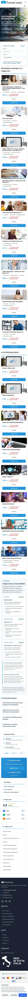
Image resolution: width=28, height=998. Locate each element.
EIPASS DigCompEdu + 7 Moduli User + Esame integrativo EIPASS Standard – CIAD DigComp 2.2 (13, 88)
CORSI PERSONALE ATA (8, 859)
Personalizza (14, 995)
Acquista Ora (14, 102)
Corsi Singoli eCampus (7, 913)
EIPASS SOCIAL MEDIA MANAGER (11, 449)
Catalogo (6, 753)
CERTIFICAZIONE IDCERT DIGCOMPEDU (12, 301)
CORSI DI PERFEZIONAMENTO (10, 845)
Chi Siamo (4, 934)
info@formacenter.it (7, 895)
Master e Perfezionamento (8, 916)
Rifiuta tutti (5, 995)
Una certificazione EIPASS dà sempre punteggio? (12, 718)
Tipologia (5, 54)
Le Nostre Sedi (5, 937)
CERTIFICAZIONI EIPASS (8, 855)
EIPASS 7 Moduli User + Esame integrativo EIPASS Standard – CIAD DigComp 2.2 (13, 149)
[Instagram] (6, 901)
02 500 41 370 (15, 772)
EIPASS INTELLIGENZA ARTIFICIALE (11, 558)
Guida (14, 753)
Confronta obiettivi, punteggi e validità (11, 63)
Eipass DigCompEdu (7, 118)
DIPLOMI (5, 834)
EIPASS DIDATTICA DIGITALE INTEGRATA (13, 531)
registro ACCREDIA (6, 692)
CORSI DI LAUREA (7, 831)
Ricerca (4, 48)
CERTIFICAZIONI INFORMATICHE (10, 852)
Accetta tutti (23, 995)
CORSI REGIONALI (7, 869)
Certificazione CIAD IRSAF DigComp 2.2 (12, 241)
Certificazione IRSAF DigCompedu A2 (12, 212)
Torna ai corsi (13, 692)
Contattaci (4, 943)
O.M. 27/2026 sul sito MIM (16, 690)
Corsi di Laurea (5, 910)
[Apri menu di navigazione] (25, 6)
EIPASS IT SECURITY (7, 477)
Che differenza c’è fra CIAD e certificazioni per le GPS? (10, 725)
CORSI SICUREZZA (7, 866)
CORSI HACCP (6, 862)
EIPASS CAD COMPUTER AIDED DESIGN (12, 422)
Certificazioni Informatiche (8, 919)
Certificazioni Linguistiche (8, 922)
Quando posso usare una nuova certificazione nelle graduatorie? (11, 711)
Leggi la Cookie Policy (21, 991)
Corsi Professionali (6, 924)
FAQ (21, 753)
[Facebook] (2, 901)
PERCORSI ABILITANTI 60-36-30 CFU (11, 838)
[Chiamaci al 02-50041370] (25, 2)
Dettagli (14, 99)
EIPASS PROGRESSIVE (8, 395)
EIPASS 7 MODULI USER (8, 368)
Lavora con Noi (5, 940)
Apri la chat (15, 768)
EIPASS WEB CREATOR (8, 504)
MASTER (5, 841)
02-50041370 (6, 892)
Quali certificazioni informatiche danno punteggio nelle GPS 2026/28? (13, 703)
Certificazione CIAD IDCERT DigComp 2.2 (12, 332)
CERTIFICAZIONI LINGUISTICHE (10, 849)
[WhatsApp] (9, 901)
